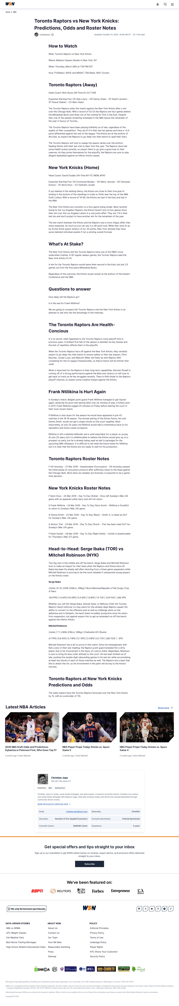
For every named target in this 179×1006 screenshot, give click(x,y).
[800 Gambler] (106, 969)
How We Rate (54, 942)
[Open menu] (172, 4)
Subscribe (90, 864)
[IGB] (68, 969)
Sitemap (52, 956)
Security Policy (97, 956)
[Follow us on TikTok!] (170, 908)
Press (50, 951)
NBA (15, 12)
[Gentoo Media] (87, 969)
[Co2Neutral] (138, 969)
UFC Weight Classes (16, 933)
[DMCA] (42, 969)
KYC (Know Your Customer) (104, 951)
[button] (172, 4)
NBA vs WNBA (13, 928)
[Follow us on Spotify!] (164, 908)
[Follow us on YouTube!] (151, 908)
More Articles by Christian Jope (53, 804)
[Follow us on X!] (145, 908)
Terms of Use (96, 937)
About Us (52, 928)
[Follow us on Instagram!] (158, 908)
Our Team (53, 937)
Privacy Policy (97, 933)
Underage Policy (98, 942)
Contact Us (53, 933)
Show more (163, 707)
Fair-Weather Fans (15, 937)
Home (8, 12)
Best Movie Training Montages (21, 942)
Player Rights (96, 947)
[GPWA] (124, 969)
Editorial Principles (99, 928)
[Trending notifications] (158, 4)
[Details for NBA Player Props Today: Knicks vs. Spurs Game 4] (147, 727)
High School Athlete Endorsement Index (26, 947)
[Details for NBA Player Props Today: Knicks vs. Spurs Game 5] (89, 727)
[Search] (165, 4)
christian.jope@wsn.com (76, 811)
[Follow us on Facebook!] (139, 908)
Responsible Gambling (59, 947)
